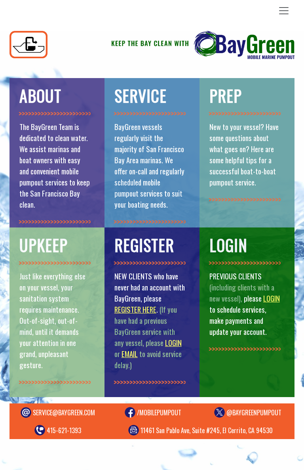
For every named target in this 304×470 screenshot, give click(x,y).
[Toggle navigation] (283, 10)
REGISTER (144, 244)
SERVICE (140, 95)
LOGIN (173, 342)
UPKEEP (43, 244)
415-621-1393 (64, 430)
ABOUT (40, 95)
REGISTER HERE (135, 309)
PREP (225, 95)
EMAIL (130, 353)
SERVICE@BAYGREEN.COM (64, 412)
